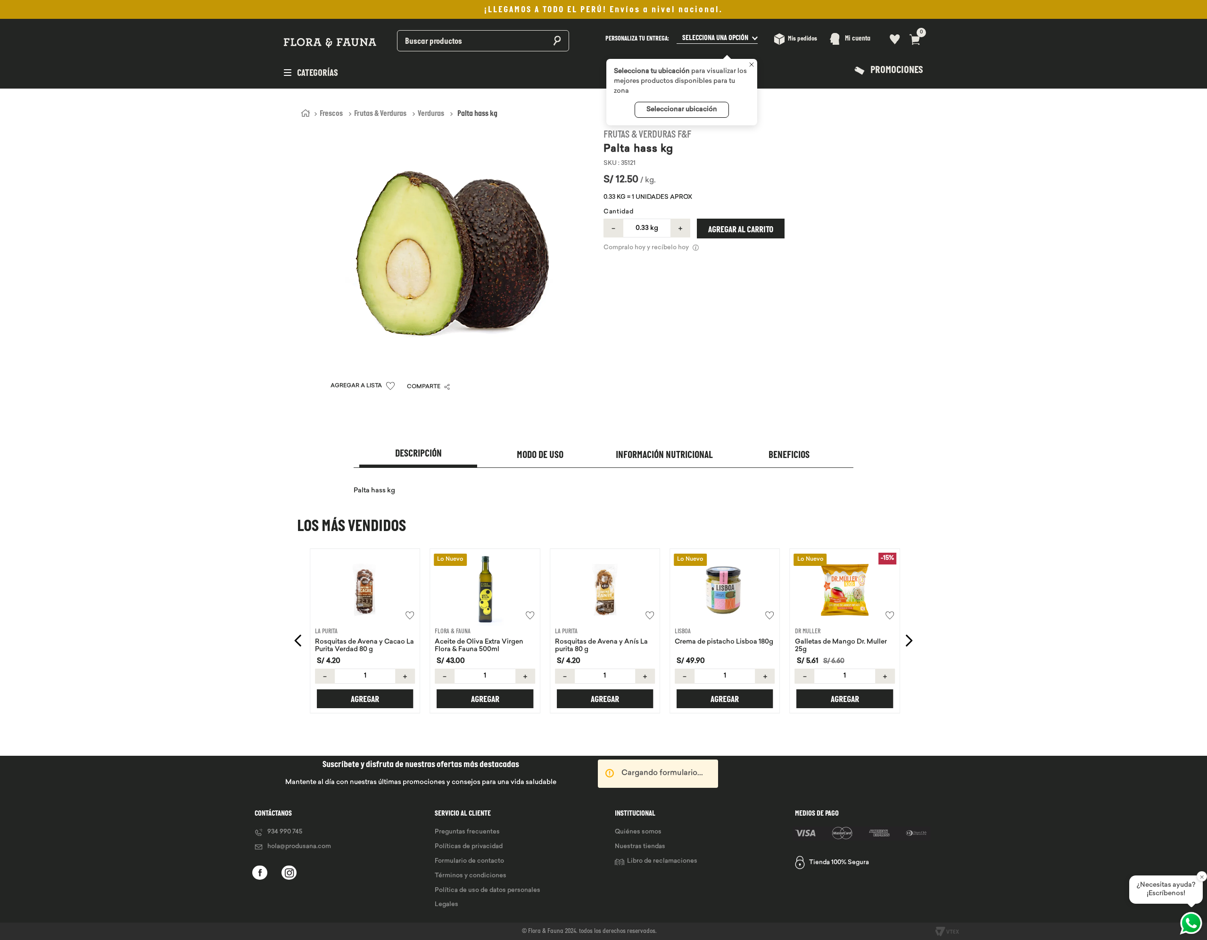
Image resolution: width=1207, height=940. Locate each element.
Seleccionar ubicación (681, 109)
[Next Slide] (909, 640)
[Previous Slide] (298, 640)
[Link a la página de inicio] (305, 113)
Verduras (431, 113)
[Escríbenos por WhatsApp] (1191, 923)
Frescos (331, 113)
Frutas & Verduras (380, 113)
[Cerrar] (751, 65)
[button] (681, 39)
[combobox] (458, 39)
